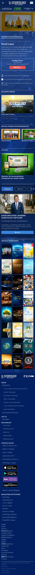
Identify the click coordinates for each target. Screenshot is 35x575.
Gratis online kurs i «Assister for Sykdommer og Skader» (16, 84)
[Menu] (3, 3)
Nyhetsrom (6, 432)
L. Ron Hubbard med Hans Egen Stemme (15, 389)
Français (4, 559)
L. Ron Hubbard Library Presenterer (14, 406)
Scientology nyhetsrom (9, 514)
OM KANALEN (6, 423)
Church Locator (7, 506)
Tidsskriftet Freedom (8, 520)
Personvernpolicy (5, 570)
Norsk (3, 548)
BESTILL (17, 67)
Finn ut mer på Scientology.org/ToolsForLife (17, 79)
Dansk (3, 526)
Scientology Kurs (7, 500)
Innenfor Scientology (9, 392)
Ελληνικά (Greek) (7, 531)
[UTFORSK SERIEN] (7, 250)
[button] (1, 189)
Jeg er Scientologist (9, 409)
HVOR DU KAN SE (7, 443)
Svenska (4, 554)
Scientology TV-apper (9, 463)
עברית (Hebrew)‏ (6, 537)
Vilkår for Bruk (4, 566)
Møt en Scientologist (9, 399)
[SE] (28, 266)
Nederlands (5, 546)
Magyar (3, 539)
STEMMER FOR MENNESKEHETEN (12, 37)
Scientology (6, 497)
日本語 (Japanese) (7, 544)
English (3, 524)
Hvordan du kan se (8, 429)
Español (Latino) (6, 533)
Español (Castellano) (7, 535)
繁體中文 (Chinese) (7, 557)
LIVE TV (4, 417)
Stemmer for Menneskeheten (12, 402)
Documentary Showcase (10, 412)
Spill (18, 232)
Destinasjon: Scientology (11, 395)
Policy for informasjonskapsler (8, 568)
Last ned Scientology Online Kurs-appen (17, 75)
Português (4, 550)
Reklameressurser (8, 439)
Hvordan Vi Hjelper (8, 511)
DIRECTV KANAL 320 (9, 446)
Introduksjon (6, 425)
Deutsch (4, 529)
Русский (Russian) (7, 552)
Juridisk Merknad (5, 572)
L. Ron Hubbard (7, 503)
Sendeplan (5, 419)
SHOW (3, 382)
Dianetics (5, 508)
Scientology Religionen (9, 517)
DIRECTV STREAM (8, 449)
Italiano (3, 542)
